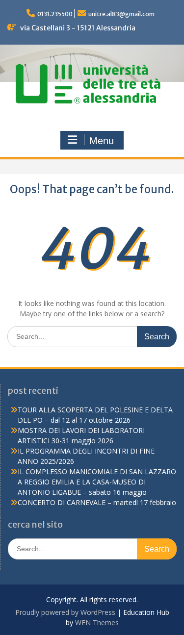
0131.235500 (55, 14)
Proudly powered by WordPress (65, 612)
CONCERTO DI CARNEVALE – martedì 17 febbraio (97, 502)
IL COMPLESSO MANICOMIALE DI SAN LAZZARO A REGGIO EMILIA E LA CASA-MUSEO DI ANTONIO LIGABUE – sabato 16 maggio (97, 482)
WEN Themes (97, 622)
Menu (101, 140)
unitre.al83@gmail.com (121, 14)
